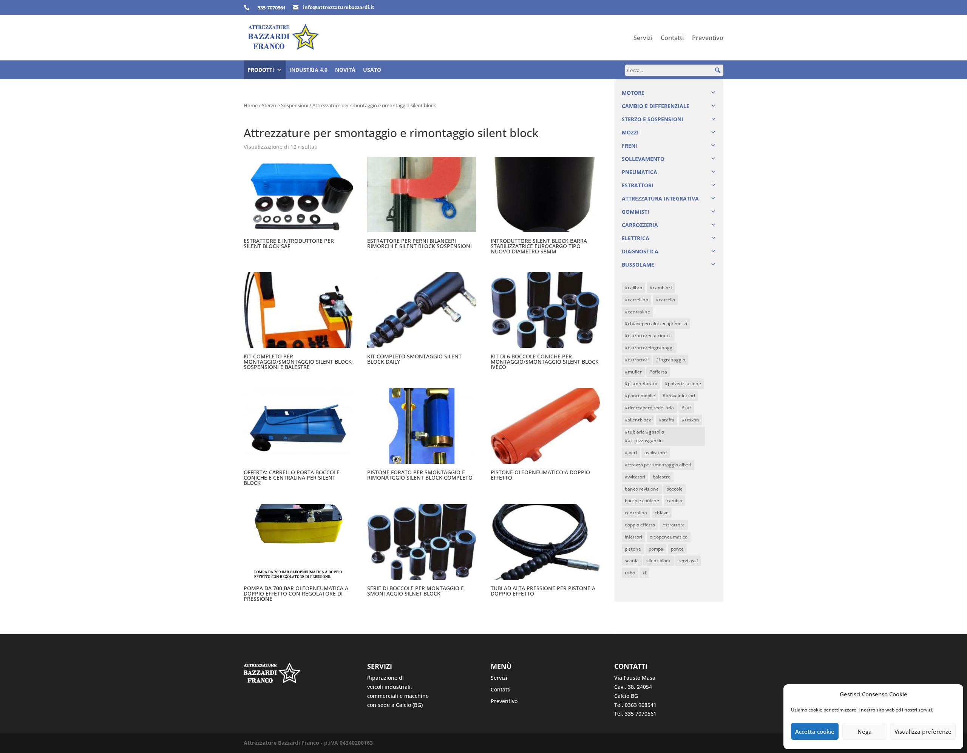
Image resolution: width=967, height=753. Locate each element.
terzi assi (688, 560)
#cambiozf (661, 287)
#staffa (666, 420)
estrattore (674, 525)
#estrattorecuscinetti (648, 335)
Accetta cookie (814, 731)
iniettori (633, 537)
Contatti (672, 38)
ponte (677, 549)
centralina (636, 512)
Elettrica (635, 238)
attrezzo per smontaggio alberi (658, 464)
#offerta (658, 372)
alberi (631, 452)
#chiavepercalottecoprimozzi (656, 323)
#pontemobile (640, 395)
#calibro (633, 287)
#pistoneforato (641, 383)
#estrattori (637, 359)
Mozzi (630, 132)
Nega (864, 731)
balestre (661, 477)
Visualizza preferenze (923, 731)
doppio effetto (640, 525)
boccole (674, 489)
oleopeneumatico (668, 537)
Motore (633, 92)
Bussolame (638, 264)
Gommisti (635, 211)
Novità (345, 69)
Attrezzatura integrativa (660, 198)
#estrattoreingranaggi (649, 347)
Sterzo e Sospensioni (285, 105)
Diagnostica (640, 251)
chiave (662, 512)
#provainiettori (679, 395)
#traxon (690, 420)
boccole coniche (642, 500)
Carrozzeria (640, 224)
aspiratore (655, 452)
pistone (633, 549)
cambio (674, 500)
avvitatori (635, 477)
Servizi (642, 38)
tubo (630, 572)
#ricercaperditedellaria (649, 407)
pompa (656, 549)
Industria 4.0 (308, 69)
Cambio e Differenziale (655, 106)
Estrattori (637, 185)
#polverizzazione (683, 383)
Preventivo (707, 38)
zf (644, 572)
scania (632, 560)
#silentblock (638, 420)
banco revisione (642, 489)
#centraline (637, 312)
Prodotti (260, 69)
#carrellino (636, 299)
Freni (629, 145)
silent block (658, 560)
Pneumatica (639, 172)
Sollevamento (643, 158)
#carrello (665, 299)
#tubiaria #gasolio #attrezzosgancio (644, 436)
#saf (686, 407)
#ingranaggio (670, 359)
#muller (633, 372)
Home (251, 105)
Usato (372, 69)
